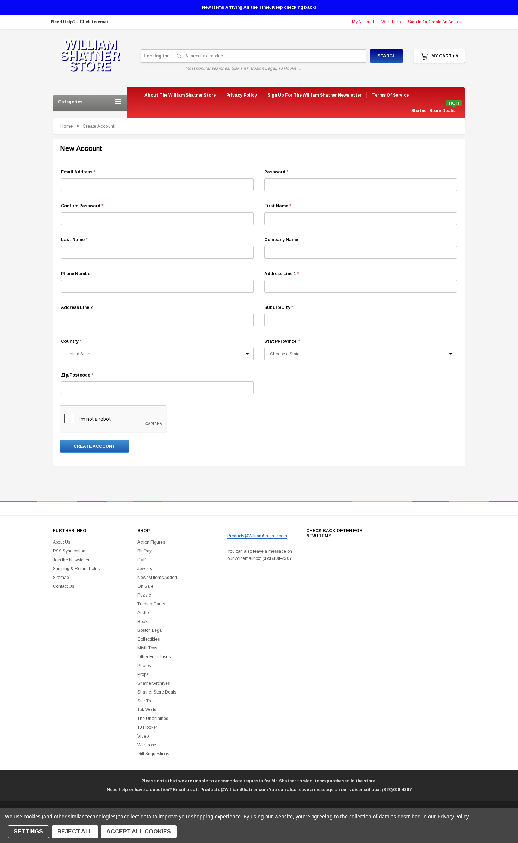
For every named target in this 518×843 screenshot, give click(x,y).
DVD (142, 559)
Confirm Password (82, 205)
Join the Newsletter (71, 559)
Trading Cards (151, 603)
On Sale (145, 586)
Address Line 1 (281, 273)
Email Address (78, 172)
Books (143, 621)
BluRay (144, 551)
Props (142, 674)
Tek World (146, 709)
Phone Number (76, 273)
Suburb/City (278, 307)
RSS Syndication (69, 551)
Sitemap (61, 577)
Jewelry (144, 568)
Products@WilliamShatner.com (257, 535)
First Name (277, 205)
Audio (143, 612)
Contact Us (63, 586)
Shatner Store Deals (433, 110)
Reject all (74, 832)
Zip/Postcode (77, 375)
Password (276, 172)
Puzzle (144, 595)
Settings (28, 832)
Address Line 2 (77, 307)
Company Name (281, 239)
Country (71, 341)
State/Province (282, 341)
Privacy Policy (453, 816)
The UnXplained (152, 718)
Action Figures (151, 542)
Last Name (74, 239)
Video (143, 736)
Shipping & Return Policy (76, 568)
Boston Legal (150, 630)
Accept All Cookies (138, 832)
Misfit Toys (147, 648)
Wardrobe (146, 745)
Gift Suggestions (153, 753)
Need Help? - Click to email (80, 21)
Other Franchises (154, 656)
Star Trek (146, 700)
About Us (61, 542)
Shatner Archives (153, 683)
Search (386, 56)
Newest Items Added (157, 577)
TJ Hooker (147, 727)
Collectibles (148, 639)
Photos (144, 665)
